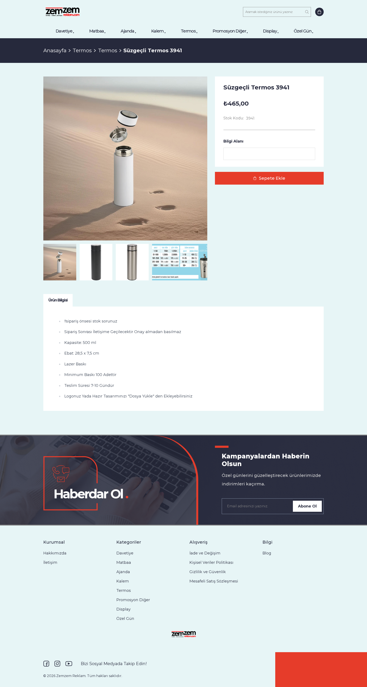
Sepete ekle (272, 178)
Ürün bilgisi (58, 300)
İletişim (50, 562)
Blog (267, 553)
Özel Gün (302, 31)
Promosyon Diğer (229, 31)
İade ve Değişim (204, 553)
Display (270, 31)
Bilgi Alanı (233, 141)
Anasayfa (54, 50)
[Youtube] (68, 663)
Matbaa (96, 31)
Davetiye (64, 31)
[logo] (62, 12)
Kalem (157, 31)
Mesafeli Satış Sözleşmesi (213, 581)
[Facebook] (46, 664)
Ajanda (127, 31)
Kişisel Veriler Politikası (211, 562)
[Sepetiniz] (319, 12)
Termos (188, 31)
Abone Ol (307, 506)
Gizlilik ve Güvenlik (207, 572)
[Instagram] (57, 664)
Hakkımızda (54, 553)
